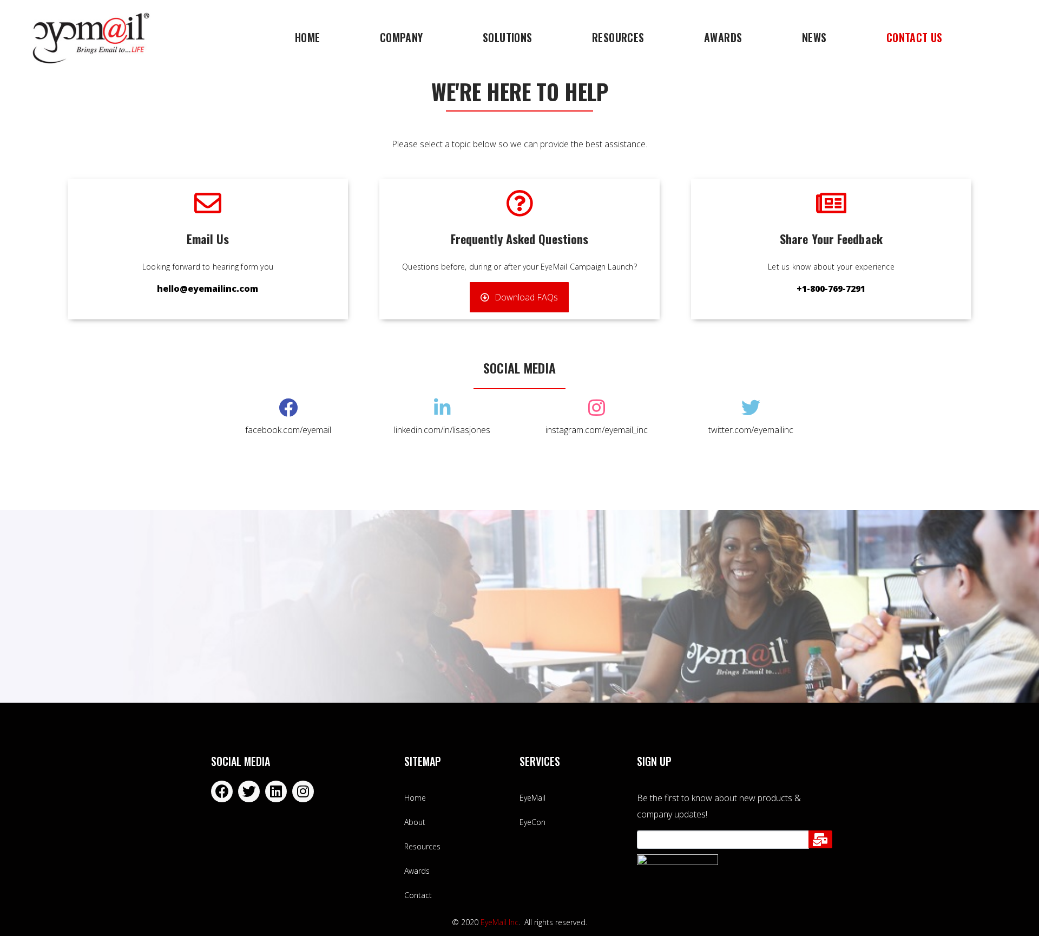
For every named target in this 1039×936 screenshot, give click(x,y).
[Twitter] (249, 791)
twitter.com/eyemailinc (750, 430)
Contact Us (914, 37)
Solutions (507, 37)
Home (307, 37)
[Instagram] (303, 791)
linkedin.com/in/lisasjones (442, 430)
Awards (723, 37)
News (814, 37)
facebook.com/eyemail (288, 430)
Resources (618, 37)
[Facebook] (222, 791)
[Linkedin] (276, 791)
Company (401, 37)
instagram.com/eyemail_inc (596, 430)
